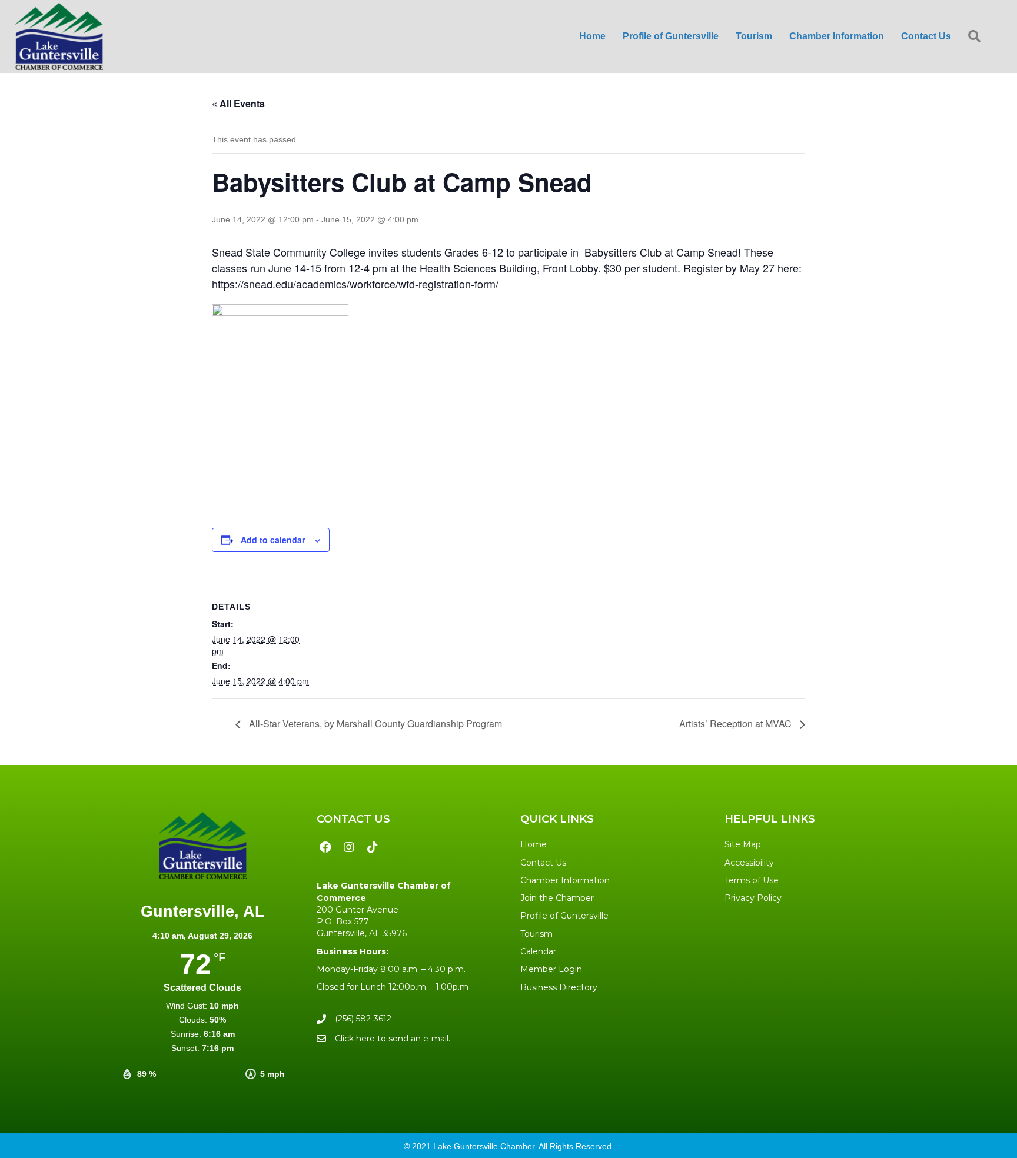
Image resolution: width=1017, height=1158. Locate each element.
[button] (976, 36)
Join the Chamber (557, 898)
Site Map (742, 844)
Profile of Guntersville (564, 915)
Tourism (536, 934)
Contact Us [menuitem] (926, 36)
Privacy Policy (753, 898)
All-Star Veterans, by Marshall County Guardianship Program (374, 723)
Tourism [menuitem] (754, 36)
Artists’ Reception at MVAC (736, 723)
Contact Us (543, 862)
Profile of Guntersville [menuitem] (671, 36)
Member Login (551, 969)
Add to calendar (273, 539)
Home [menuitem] (592, 36)
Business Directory (558, 987)
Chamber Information (565, 880)
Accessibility (749, 862)
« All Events (238, 103)
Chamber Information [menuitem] (836, 36)
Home (533, 844)
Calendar (538, 951)
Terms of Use (751, 880)
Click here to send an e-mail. (392, 1038)
